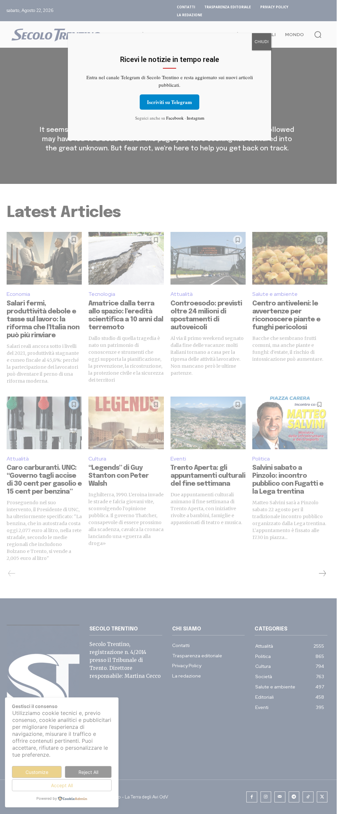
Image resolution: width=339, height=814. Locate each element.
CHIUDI (261, 41)
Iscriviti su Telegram (169, 102)
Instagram (195, 118)
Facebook (175, 118)
